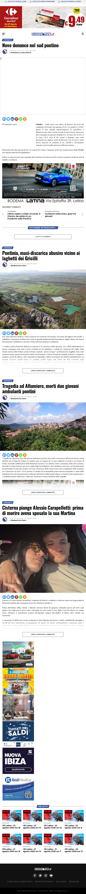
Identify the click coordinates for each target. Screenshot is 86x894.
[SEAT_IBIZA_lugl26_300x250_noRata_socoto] (18, 761)
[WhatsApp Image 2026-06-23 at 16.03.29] (18, 734)
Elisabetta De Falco (18, 266)
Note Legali (61, 882)
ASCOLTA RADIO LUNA (17, 1)
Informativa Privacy (44, 882)
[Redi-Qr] (18, 787)
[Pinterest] (16, 119)
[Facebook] (4, 119)
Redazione (74, 882)
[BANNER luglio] (18, 681)
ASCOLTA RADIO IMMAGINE (43, 1)
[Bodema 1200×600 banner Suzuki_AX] (43, 203)
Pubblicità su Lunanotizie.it (20, 882)
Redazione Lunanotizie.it (21, 53)
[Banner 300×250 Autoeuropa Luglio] (18, 654)
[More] (25, 119)
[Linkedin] (12, 119)
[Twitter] (8, 119)
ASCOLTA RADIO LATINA (71, 1)
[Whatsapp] (20, 119)
